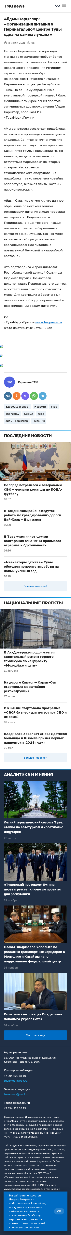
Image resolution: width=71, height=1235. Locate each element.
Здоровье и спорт (18, 406)
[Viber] (25, 396)
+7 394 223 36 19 (15, 1108)
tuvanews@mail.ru (16, 1094)
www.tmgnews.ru (48, 322)
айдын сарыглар (17, 420)
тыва (41, 413)
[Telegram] (43, 396)
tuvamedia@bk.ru (15, 1080)
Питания (39, 420)
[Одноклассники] (17, 396)
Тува (54, 406)
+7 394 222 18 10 (15, 1075)
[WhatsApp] (34, 396)
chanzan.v (12, 413)
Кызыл (28, 413)
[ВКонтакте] (8, 396)
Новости (40, 406)
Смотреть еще (35, 1035)
